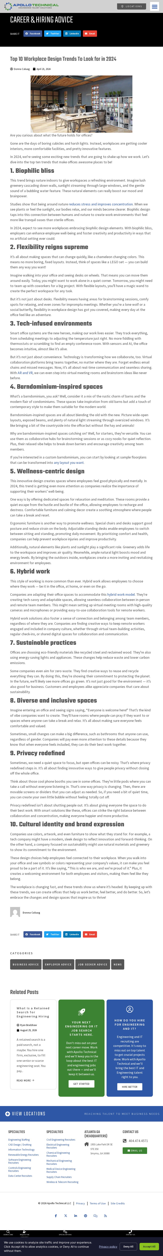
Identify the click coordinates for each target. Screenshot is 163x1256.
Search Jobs (8, 1235)
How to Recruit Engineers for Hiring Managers (31, 1012)
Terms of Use (98, 1203)
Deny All (128, 1246)
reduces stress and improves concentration (101, 204)
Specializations (65, 1235)
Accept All (149, 1246)
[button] (154, 6)
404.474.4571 (138, 1141)
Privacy (80, 1203)
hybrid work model (121, 594)
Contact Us (130, 1235)
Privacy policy (108, 1246)
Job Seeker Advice (93, 964)
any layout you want (69, 462)
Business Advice (26, 964)
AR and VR (25, 373)
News (118, 964)
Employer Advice (58, 964)
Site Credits (118, 1203)
